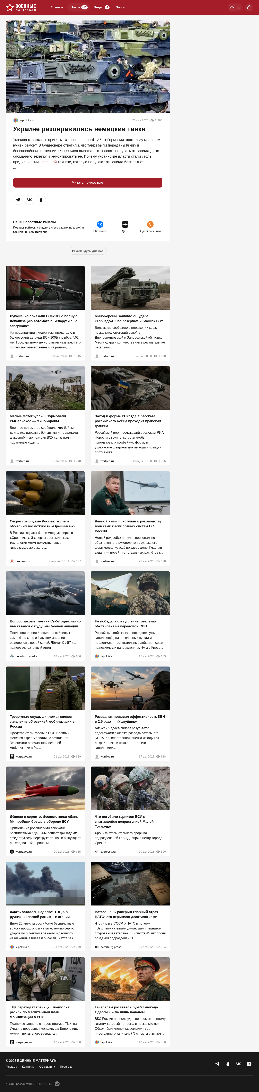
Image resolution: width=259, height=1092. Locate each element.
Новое (78, 7)
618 (163, 756)
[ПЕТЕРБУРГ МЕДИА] (12, 656)
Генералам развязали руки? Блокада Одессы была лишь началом (126, 1009)
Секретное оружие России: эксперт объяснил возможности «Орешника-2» (42, 523)
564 (163, 947)
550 (163, 1042)
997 (78, 561)
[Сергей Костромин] (12, 355)
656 (78, 656)
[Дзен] (249, 1064)
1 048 (77, 461)
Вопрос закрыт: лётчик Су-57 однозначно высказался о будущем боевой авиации (45, 623)
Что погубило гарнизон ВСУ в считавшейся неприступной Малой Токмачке (124, 821)
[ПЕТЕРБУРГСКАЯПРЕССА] (97, 947)
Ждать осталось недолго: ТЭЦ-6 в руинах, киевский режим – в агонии (40, 914)
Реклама (11, 1066)
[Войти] (249, 7)
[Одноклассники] (228, 1064)
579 (78, 947)
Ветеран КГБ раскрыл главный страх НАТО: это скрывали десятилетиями (126, 914)
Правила (66, 1066)
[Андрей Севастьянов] (12, 461)
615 (78, 851)
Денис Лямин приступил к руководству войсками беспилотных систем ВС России (128, 526)
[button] (18, 200)
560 (78, 1042)
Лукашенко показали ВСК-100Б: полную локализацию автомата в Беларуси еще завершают (44, 321)
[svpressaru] (97, 851)
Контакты (28, 1066)
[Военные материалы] (21, 7)
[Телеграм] (217, 1064)
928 (163, 561)
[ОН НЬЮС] (12, 561)
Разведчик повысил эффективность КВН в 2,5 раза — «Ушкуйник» (130, 718)
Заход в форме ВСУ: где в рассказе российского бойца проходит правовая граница (128, 421)
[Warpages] (12, 756)
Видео (101, 7)
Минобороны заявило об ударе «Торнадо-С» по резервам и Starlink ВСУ (129, 318)
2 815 (77, 355)
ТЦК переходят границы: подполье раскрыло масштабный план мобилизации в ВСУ (39, 1012)
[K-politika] (15, 120)
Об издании (47, 1066)
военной (49, 162)
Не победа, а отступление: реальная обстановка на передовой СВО (126, 623)
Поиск (120, 7)
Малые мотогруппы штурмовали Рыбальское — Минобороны (38, 418)
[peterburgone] (12, 851)
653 (163, 656)
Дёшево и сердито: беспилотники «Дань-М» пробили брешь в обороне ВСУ (44, 819)
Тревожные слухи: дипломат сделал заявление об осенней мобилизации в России (42, 721)
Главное (57, 7)
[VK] (238, 1064)
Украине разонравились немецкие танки (79, 129)
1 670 (162, 355)
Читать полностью (87, 182)
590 (163, 851)
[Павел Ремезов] (97, 461)
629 (78, 756)
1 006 (162, 461)
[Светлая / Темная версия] (235, 7)
